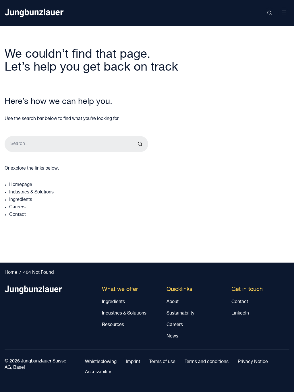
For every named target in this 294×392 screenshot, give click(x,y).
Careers (17, 207)
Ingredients (20, 200)
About (173, 302)
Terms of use (162, 362)
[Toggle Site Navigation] (283, 12)
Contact (17, 215)
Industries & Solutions (31, 192)
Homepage (20, 185)
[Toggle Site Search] (269, 12)
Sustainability (180, 313)
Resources (113, 325)
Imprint (133, 362)
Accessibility (98, 372)
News (172, 336)
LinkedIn (240, 313)
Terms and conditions (207, 362)
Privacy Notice (253, 362)
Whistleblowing (101, 362)
